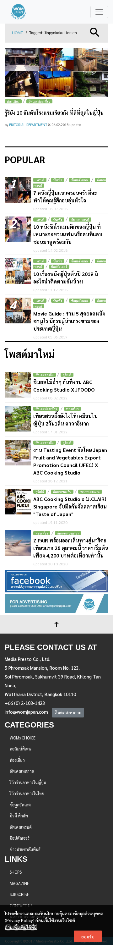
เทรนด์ (39, 180)
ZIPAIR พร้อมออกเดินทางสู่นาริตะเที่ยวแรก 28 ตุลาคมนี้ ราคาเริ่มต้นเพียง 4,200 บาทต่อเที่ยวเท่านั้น (70, 548)
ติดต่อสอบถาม (68, 712)
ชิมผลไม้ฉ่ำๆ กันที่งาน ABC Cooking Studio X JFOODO (64, 386)
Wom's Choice (90, 492)
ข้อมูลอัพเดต (79, 180)
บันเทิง (57, 180)
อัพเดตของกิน (44, 375)
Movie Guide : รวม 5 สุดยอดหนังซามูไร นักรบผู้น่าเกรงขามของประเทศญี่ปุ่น (69, 321)
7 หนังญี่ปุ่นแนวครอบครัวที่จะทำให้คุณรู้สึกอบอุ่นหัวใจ (65, 197)
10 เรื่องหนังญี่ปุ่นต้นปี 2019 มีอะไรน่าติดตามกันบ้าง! (65, 278)
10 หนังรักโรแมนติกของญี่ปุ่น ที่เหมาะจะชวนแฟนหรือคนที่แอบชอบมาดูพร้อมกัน (67, 234)
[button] (95, 31)
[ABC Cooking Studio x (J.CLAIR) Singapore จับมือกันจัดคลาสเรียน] (18, 501)
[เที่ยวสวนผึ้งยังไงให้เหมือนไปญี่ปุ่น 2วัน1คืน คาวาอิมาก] (18, 418)
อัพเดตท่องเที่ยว (39, 101)
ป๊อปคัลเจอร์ (59, 267)
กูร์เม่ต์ (67, 375)
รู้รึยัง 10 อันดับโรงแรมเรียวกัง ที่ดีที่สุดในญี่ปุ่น (54, 112)
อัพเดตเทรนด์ (80, 219)
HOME (17, 33)
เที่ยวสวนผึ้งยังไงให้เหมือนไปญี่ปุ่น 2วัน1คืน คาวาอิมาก (65, 420)
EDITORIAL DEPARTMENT (28, 124)
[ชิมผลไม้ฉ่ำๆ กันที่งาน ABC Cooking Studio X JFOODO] (18, 384)
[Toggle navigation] (99, 12)
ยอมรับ (87, 936)
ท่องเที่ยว (13, 101)
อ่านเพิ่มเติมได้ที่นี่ (21, 927)
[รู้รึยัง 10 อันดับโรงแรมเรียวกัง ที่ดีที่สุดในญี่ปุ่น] (56, 72)
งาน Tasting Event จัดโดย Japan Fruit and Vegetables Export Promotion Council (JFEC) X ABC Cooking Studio (70, 461)
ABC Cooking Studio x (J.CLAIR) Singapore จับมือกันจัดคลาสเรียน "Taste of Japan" (70, 506)
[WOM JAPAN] (18, 11)
